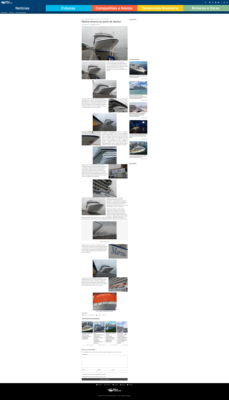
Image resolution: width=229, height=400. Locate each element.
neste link (100, 285)
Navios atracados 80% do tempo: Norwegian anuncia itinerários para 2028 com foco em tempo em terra (137, 97)
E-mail (99, 369)
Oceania (92, 19)
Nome (83, 369)
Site (113, 369)
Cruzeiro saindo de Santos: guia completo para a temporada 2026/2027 (87, 336)
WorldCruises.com (87, 24)
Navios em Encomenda (21, 12)
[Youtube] (218, 2)
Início (83, 19)
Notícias (22, 8)
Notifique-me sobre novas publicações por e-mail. (94, 376)
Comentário (85, 354)
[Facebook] (210, 2)
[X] (221, 2)
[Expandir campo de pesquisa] (205, 2)
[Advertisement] (138, 39)
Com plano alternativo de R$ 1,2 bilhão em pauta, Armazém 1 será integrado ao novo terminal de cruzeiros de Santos (122, 338)
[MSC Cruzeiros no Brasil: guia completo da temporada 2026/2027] (138, 68)
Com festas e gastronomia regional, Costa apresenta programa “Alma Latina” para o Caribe (138, 136)
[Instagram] (212, 2)
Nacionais (11, 12)
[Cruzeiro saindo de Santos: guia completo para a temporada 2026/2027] (138, 148)
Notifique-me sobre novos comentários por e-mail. (94, 374)
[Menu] (227, 2)
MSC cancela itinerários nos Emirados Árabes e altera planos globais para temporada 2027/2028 (137, 115)
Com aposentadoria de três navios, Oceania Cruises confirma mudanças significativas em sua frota (98, 338)
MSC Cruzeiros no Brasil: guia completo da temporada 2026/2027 (138, 76)
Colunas (68, 8)
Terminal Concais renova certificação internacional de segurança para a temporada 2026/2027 (110, 337)
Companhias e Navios (114, 8)
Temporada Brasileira (160, 8)
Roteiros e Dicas (206, 8)
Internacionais (4, 12)
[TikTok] (224, 2)
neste (96, 285)
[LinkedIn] (215, 2)
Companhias (87, 19)
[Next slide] (126, 333)
